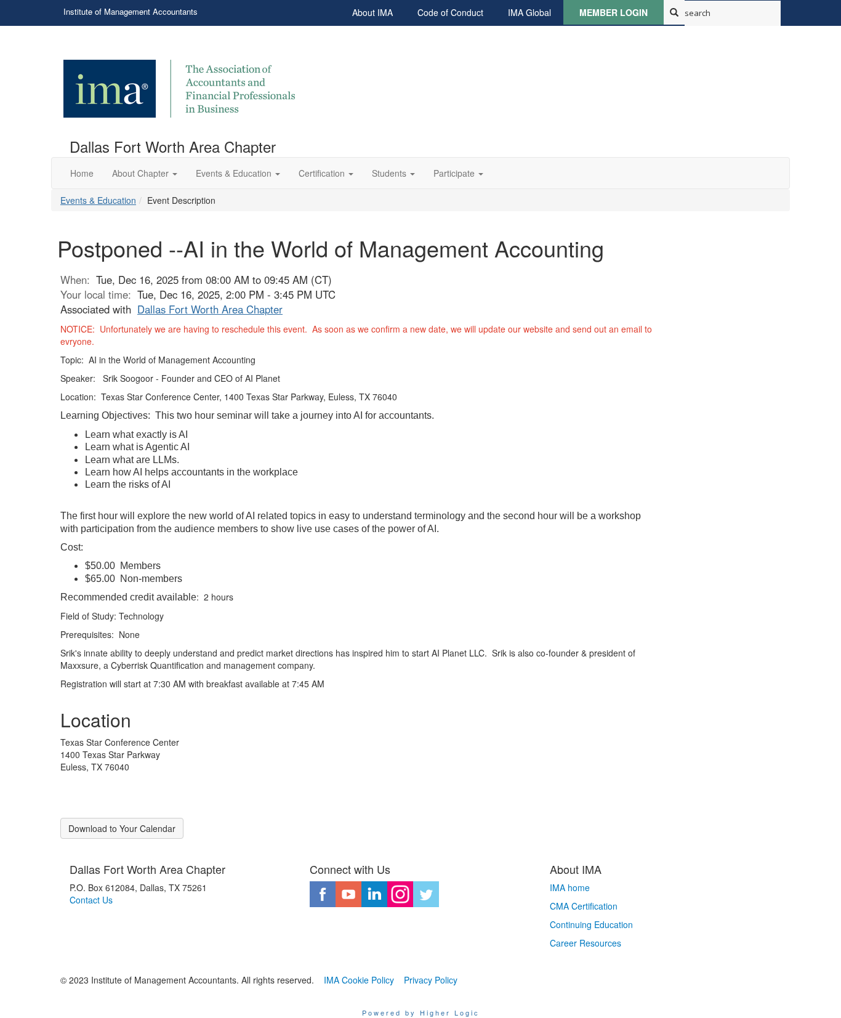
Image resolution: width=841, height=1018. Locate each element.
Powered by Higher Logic (421, 1012)
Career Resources (585, 943)
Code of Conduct (450, 12)
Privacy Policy (430, 980)
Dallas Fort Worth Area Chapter (210, 309)
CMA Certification (584, 906)
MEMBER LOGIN (613, 12)
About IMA (372, 12)
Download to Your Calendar (121, 828)
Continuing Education (591, 924)
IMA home (570, 887)
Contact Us (91, 900)
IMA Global (529, 12)
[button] (145, 173)
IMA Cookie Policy (359, 980)
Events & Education (98, 200)
